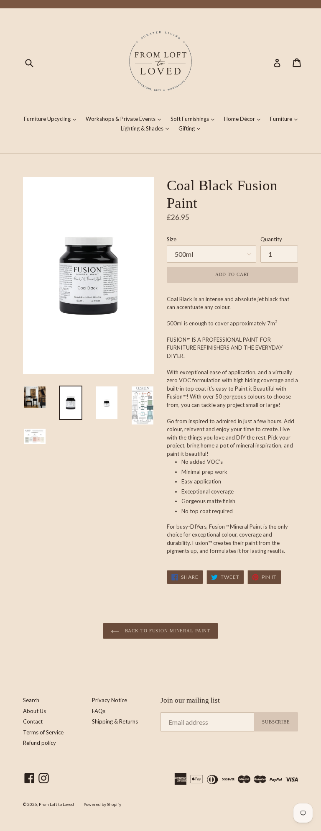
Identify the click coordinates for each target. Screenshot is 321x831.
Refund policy (39, 742)
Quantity (271, 239)
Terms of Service (43, 732)
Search (31, 700)
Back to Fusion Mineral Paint (167, 630)
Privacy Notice (109, 700)
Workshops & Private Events (125, 118)
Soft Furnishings (195, 118)
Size (171, 239)
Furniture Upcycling (52, 118)
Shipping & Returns (115, 721)
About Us (34, 711)
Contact (33, 721)
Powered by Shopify (102, 804)
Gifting (191, 128)
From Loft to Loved (56, 804)
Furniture (286, 118)
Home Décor (244, 118)
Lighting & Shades (147, 128)
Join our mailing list (190, 700)
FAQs (98, 711)
